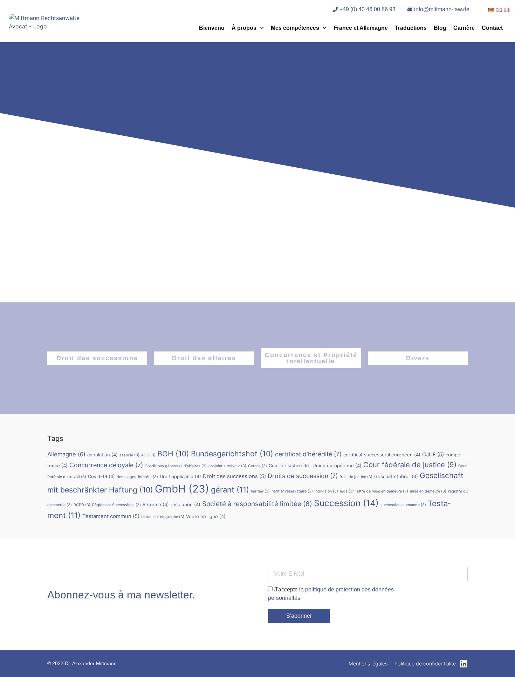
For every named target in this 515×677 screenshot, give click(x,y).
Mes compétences (295, 28)
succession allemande (403, 505)
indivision (326, 491)
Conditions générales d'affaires (176, 466)
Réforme (156, 504)
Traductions (411, 28)
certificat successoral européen (381, 454)
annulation (102, 454)
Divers (418, 358)
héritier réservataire (292, 491)
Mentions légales (368, 663)
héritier (260, 491)
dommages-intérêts (137, 477)
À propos (244, 28)
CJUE (433, 454)
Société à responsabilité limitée (257, 504)
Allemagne (66, 454)
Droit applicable (180, 476)
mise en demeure (428, 491)
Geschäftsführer (396, 476)
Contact (492, 28)
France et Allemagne (361, 28)
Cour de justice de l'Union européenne (315, 465)
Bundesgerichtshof (232, 453)
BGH (173, 453)
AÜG (148, 455)
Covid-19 (101, 476)
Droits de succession (303, 476)
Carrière (464, 28)
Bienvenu (212, 28)
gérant (230, 489)
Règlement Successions (116, 505)
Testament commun (110, 516)
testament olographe (162, 517)
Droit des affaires (204, 358)
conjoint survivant (227, 466)
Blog (440, 28)
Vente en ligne (206, 516)
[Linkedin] (463, 663)
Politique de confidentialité (425, 663)
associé (129, 455)
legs (347, 491)
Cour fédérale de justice (409, 464)
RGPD (82, 505)
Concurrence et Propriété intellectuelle (311, 358)
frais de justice (355, 477)
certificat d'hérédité (308, 454)
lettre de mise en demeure (382, 491)
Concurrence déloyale (106, 465)
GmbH (182, 489)
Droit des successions (97, 358)
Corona (257, 466)
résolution (185, 504)
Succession (346, 503)
